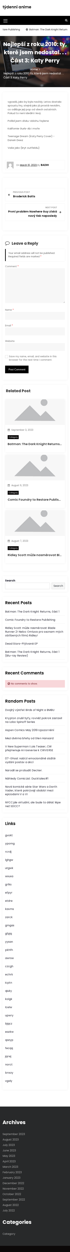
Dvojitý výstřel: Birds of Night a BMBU (30, 710)
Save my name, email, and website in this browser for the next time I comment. (33, 358)
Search (10, 581)
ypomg (10, 843)
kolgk (8, 999)
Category (13, 437)
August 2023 (11, 1139)
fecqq (9, 1048)
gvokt (9, 835)
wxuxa (9, 876)
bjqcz (8, 1024)
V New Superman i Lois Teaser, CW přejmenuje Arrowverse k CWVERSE (29, 748)
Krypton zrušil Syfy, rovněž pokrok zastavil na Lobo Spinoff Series (33, 720)
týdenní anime (17, 7)
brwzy (9, 1073)
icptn (8, 983)
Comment (12, 266)
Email (9, 325)
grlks (8, 884)
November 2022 (13, 1189)
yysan (9, 942)
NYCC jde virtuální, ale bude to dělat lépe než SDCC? (33, 804)
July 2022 (9, 1210)
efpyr (8, 893)
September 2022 (14, 1200)
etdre (9, 901)
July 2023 (9, 1145)
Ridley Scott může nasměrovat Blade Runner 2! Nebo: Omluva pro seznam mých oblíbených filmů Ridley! (34, 631)
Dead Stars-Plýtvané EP (21, 644)
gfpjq (8, 934)
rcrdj (8, 852)
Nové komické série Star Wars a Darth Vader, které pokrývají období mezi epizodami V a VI (31, 790)
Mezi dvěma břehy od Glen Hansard (29, 738)
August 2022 (11, 1205)
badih (45, 165)
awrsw (9, 958)
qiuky (8, 991)
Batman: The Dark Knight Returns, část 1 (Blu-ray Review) (32, 654)
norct (9, 1064)
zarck (9, 917)
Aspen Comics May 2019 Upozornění (29, 730)
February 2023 (12, 1172)
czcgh (9, 966)
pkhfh (9, 950)
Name (9, 310)
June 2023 (9, 1150)
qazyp (9, 1040)
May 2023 (9, 1156)
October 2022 (12, 1194)
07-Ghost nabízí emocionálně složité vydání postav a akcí (30, 760)
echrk (9, 974)
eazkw (9, 1032)
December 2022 (13, 1183)
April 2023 (9, 1161)
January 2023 (11, 1178)
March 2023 (10, 1167)
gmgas (9, 925)
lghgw (9, 860)
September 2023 (14, 1134)
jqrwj (8, 1056)
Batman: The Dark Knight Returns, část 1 (39, 444)
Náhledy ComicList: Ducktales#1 (26, 778)
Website (10, 341)
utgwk (9, 868)
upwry (9, 1015)
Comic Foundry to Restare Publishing (37, 499)
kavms (9, 909)
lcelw (8, 1007)
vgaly (8, 1081)
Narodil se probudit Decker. (23, 770)
